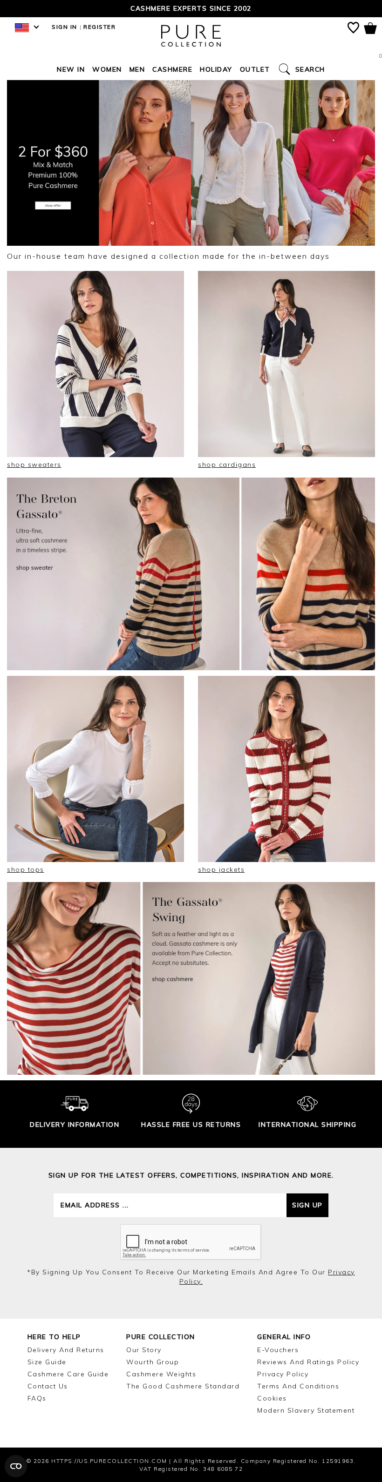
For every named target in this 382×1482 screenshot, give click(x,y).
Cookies (272, 1398)
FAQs (37, 1398)
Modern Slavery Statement (306, 1410)
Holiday (216, 69)
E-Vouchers (278, 1350)
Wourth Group (152, 1362)
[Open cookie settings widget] (16, 1466)
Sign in (64, 26)
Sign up (307, 1205)
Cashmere (172, 69)
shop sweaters (34, 464)
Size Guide (47, 1362)
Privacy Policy (282, 1374)
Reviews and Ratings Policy (308, 1362)
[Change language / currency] (25, 30)
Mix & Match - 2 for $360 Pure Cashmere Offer (191, 8)
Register (99, 26)
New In (71, 69)
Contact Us (47, 1386)
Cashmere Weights (161, 1374)
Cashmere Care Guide (68, 1374)
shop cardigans (227, 464)
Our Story (144, 1350)
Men (137, 69)
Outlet (255, 69)
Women (107, 69)
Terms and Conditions (298, 1386)
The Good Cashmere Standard (182, 1386)
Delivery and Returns (65, 1350)
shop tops (25, 869)
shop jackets (221, 869)
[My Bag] (370, 30)
